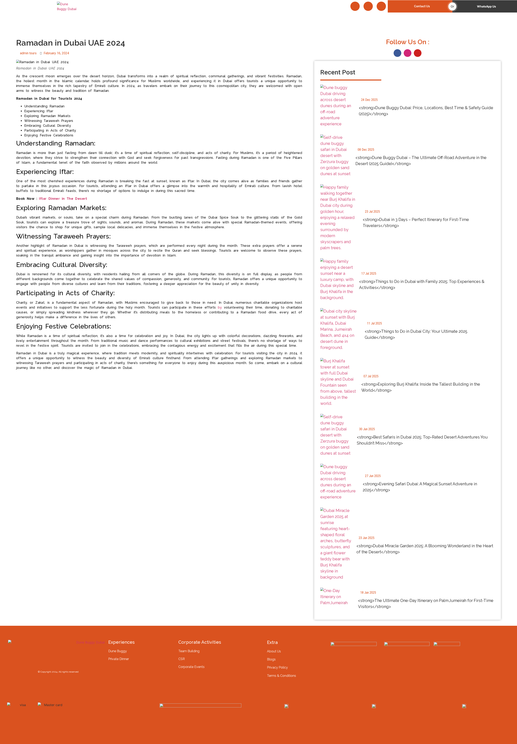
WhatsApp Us (486, 6)
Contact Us (422, 6)
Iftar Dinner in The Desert (63, 199)
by (220, 307)
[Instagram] (368, 6)
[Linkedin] (97, 707)
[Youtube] (381, 6)
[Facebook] (355, 6)
